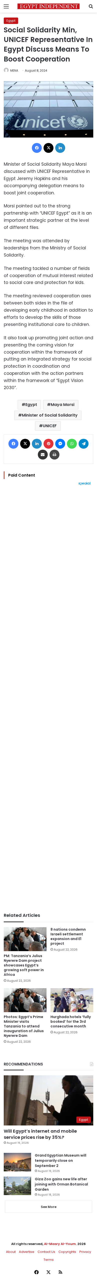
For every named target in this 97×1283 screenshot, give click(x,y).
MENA (14, 70)
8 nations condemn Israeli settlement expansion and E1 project (68, 936)
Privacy (85, 1251)
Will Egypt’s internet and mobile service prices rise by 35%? (40, 1134)
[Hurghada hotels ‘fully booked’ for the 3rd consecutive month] (71, 1000)
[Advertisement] (48, 699)
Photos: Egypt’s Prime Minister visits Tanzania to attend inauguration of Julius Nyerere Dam (24, 1026)
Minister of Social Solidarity (50, 415)
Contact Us (46, 1251)
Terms (49, 1259)
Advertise (26, 1251)
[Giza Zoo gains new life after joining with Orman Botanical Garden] (17, 1186)
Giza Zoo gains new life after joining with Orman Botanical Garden (61, 1184)
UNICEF (50, 426)
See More (48, 1206)
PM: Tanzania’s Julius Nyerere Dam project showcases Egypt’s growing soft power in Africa (24, 965)
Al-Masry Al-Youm (60, 1244)
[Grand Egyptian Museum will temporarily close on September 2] (17, 1162)
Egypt (10, 20)
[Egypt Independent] (48, 6)
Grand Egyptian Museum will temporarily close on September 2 (60, 1160)
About (11, 1251)
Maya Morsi (62, 404)
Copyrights (67, 1251)
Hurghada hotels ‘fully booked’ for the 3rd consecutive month (70, 1021)
